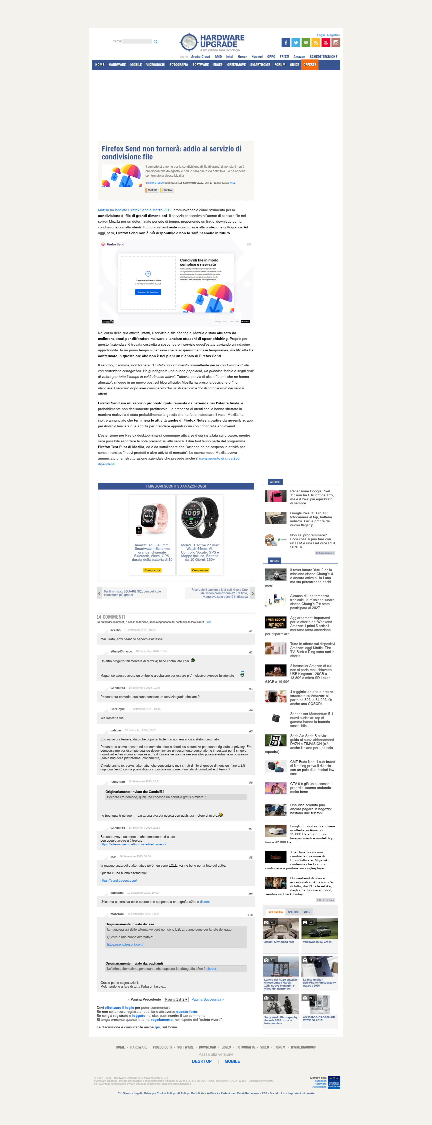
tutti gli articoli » (325, 553)
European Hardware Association (319, 1083)
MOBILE (136, 64)
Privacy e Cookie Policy (159, 1093)
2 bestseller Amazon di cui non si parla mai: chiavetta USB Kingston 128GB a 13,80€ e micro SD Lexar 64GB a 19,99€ (298, 674)
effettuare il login (119, 1008)
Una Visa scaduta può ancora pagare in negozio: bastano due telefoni (311, 809)
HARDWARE (117, 64)
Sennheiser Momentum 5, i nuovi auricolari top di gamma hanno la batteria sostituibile (311, 720)
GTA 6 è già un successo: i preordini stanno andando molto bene (311, 788)
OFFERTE (310, 64)
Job (282, 1093)
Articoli (275, 482)
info (209, 621)
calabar (115, 730)
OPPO (271, 56)
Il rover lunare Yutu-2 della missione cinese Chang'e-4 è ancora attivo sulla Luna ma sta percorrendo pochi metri (299, 578)
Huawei (257, 56)
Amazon (299, 56)
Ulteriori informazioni (260, 1080)
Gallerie (293, 912)
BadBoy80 (118, 709)
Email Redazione (248, 1093)
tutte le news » (325, 900)
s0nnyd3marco (121, 651)
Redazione (228, 1093)
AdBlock (212, 1093)
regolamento (162, 1020)
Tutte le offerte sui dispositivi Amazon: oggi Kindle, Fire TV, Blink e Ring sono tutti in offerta (312, 650)
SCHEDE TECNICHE (323, 56)
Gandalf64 (117, 688)
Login (321, 35)
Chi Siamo (124, 1093)
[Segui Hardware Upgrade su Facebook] (286, 42)
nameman (117, 781)
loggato (139, 1016)
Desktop (202, 1061)
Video (307, 912)
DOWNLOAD (207, 1047)
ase (113, 856)
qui (157, 1027)
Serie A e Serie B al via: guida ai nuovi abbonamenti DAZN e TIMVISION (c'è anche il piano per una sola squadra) (299, 744)
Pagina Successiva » (208, 999)
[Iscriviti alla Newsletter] (306, 42)
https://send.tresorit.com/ (118, 880)
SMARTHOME (260, 64)
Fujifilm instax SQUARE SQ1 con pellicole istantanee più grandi (132, 593)
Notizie (274, 561)
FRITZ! (284, 56)
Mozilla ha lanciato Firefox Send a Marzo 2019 (135, 210)
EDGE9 (218, 64)
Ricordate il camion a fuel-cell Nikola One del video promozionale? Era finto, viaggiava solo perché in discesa (220, 593)
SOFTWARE (200, 64)
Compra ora (152, 570)
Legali (138, 1093)
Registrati (333, 35)
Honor (242, 56)
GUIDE (294, 64)
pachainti (117, 893)
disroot (205, 902)
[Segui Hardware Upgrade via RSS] (316, 42)
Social (274, 1093)
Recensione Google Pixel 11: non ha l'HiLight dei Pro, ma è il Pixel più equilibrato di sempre (312, 497)
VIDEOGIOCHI (155, 64)
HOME (99, 64)
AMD (218, 56)
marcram (117, 914)
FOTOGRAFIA (179, 64)
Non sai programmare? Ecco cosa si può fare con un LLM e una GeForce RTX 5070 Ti (312, 541)
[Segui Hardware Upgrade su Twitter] (296, 42)
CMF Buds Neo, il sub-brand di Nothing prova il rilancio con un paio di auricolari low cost (312, 768)
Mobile (232, 1061)
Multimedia (275, 912)
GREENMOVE (236, 64)
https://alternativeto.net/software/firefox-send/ (133, 844)
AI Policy (183, 1093)
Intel (229, 56)
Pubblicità (197, 1093)
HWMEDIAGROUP (303, 1047)
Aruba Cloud (200, 56)
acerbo (115, 630)
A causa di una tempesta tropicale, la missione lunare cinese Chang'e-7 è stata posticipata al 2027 (312, 602)
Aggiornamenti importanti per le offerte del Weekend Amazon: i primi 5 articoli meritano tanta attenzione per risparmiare (298, 626)
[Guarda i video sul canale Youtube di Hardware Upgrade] (326, 42)
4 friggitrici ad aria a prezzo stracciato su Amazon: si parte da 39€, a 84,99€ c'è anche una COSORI (311, 698)
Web (233, 183)
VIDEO (264, 1047)
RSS (264, 1093)
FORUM (280, 64)
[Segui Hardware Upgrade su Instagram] (336, 42)
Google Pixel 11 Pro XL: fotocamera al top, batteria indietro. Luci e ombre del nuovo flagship (311, 519)
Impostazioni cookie (301, 1093)
